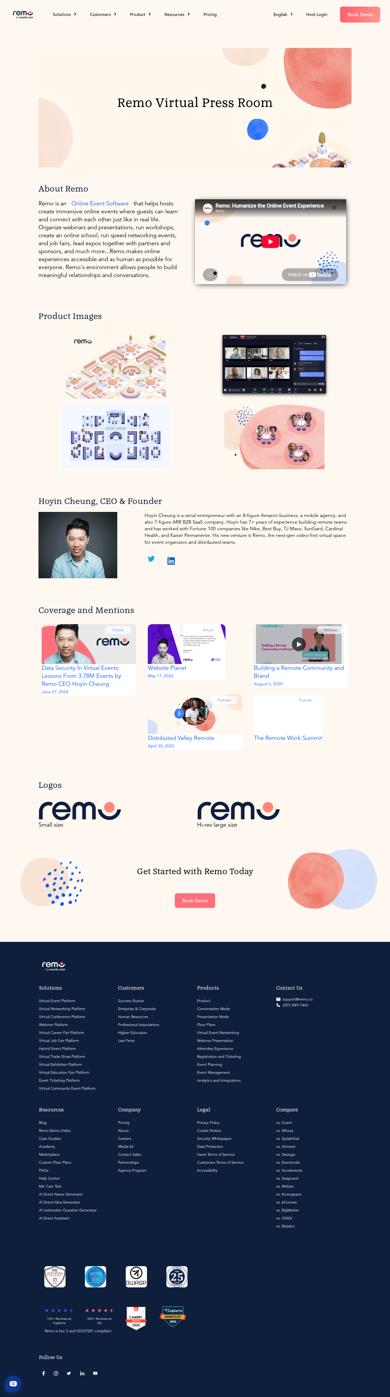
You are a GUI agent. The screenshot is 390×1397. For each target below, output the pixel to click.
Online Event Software (100, 203)
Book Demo (360, 14)
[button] (284, 14)
